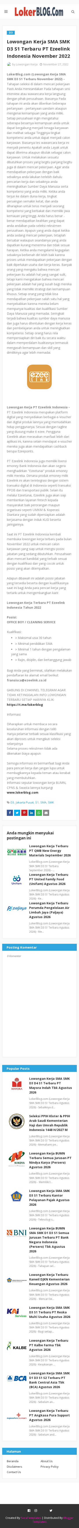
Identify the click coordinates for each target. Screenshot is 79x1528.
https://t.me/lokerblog (25, 705)
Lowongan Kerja (27, 64)
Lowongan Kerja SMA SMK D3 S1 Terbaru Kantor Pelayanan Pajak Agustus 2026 (49, 1198)
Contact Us (14, 1472)
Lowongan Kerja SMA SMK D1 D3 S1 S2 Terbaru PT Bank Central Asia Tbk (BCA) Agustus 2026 (49, 1380)
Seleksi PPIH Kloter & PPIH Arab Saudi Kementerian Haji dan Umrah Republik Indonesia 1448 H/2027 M (49, 1123)
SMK (51, 802)
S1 (37, 802)
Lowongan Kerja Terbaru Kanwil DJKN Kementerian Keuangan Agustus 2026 (49, 1279)
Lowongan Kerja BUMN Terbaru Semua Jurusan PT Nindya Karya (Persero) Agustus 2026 (50, 1160)
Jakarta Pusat (25, 802)
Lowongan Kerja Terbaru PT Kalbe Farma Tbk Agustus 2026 (48, 1345)
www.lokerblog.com (22, 792)
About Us (47, 1461)
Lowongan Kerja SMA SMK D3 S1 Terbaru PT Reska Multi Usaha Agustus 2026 (49, 1312)
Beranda (12, 1461)
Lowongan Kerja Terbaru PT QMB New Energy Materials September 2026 (50, 850)
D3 (12, 802)
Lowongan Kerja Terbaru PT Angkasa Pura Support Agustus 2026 (49, 1415)
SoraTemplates (31, 1518)
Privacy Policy (50, 1467)
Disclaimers (14, 1467)
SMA (43, 802)
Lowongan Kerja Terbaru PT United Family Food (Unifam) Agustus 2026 (48, 879)
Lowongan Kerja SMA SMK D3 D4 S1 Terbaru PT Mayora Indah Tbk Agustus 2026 (50, 1085)
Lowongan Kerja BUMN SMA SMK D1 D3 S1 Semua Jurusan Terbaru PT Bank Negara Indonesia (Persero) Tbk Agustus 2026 (49, 1239)
